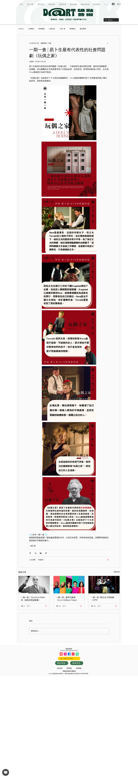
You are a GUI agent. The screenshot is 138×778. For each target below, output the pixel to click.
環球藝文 (73, 29)
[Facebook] (69, 654)
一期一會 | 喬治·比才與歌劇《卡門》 (102, 598)
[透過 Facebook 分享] (30, 553)
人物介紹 (52, 29)
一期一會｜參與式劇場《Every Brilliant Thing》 (67, 598)
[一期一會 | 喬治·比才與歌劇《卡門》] (104, 584)
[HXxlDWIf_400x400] (77, 654)
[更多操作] (107, 43)
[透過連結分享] (46, 553)
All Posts (21, 29)
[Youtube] (61, 654)
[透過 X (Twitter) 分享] (35, 553)
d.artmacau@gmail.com (69, 650)
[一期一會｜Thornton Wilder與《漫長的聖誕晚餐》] (34, 584)
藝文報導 (83, 29)
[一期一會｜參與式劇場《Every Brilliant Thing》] (69, 584)
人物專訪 (31, 29)
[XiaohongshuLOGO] (73, 654)
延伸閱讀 (41, 29)
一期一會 (62, 29)
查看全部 (117, 572)
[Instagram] (65, 654)
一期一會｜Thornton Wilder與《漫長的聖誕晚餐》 (33, 598)
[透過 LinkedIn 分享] (41, 553)
